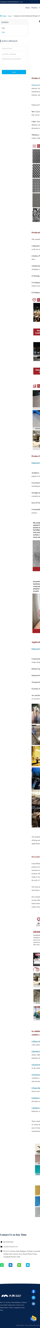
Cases (3, 28)
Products (34, 8)
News (9, 16)
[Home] (7, 8)
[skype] (13, 1266)
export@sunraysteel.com (10, 1246)
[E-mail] (30, 1266)
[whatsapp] (4, 1266)
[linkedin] (33, 1304)
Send (14, 72)
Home (28, 8)
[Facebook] (33, 1291)
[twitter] (33, 1297)
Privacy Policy (20, 1325)
